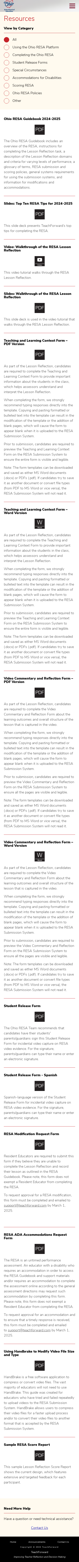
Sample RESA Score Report (27, 1444)
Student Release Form (22, 1006)
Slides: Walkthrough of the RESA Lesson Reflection (37, 295)
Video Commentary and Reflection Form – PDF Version (38, 680)
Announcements (36, 1541)
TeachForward (39, 1552)
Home (13, 1541)
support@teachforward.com (25, 1205)
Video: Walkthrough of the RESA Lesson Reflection (37, 249)
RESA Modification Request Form (31, 1134)
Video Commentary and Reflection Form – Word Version (38, 844)
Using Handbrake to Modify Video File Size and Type (39, 1353)
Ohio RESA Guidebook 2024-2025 (32, 119)
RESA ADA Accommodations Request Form (35, 1236)
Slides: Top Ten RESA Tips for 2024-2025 (38, 203)
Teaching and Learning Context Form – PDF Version (35, 342)
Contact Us (39, 1528)
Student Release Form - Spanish (30, 1075)
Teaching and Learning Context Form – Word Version (35, 511)
